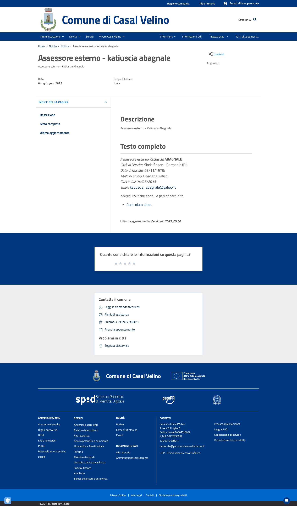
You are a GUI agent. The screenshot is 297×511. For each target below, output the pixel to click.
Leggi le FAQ (221, 429)
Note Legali (136, 495)
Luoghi (41, 457)
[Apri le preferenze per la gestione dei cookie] (8, 501)
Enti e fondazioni (47, 441)
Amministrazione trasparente (132, 458)
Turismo (78, 452)
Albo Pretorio (207, 3)
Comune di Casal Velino (115, 19)
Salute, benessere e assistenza (91, 479)
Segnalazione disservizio (227, 435)
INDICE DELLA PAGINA (53, 102)
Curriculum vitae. (139, 204)
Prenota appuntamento (227, 424)
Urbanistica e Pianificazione (89, 446)
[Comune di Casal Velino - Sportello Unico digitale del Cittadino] (48, 19)
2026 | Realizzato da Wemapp (54, 503)
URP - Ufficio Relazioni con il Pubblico (180, 453)
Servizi (78, 418)
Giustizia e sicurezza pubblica (90, 462)
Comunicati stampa (126, 430)
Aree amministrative (49, 424)
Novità (53, 46)
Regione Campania (178, 3)
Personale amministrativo (52, 451)
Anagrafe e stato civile (86, 425)
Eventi (119, 435)
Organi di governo (47, 430)
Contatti (165, 418)
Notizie (65, 46)
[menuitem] (165, 36)
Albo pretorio (123, 452)
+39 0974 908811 (169, 441)
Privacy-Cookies (118, 495)
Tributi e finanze (82, 468)
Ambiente (79, 473)
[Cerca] (255, 19)
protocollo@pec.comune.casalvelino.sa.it (182, 446)
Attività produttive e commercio (91, 441)
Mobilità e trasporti (84, 457)
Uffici (41, 435)
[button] (241, 4)
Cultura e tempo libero (86, 430)
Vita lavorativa (82, 436)
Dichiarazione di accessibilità (229, 440)
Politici (41, 446)
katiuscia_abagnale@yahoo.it (153, 187)
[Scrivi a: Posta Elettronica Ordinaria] (185, 449)
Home (41, 46)
